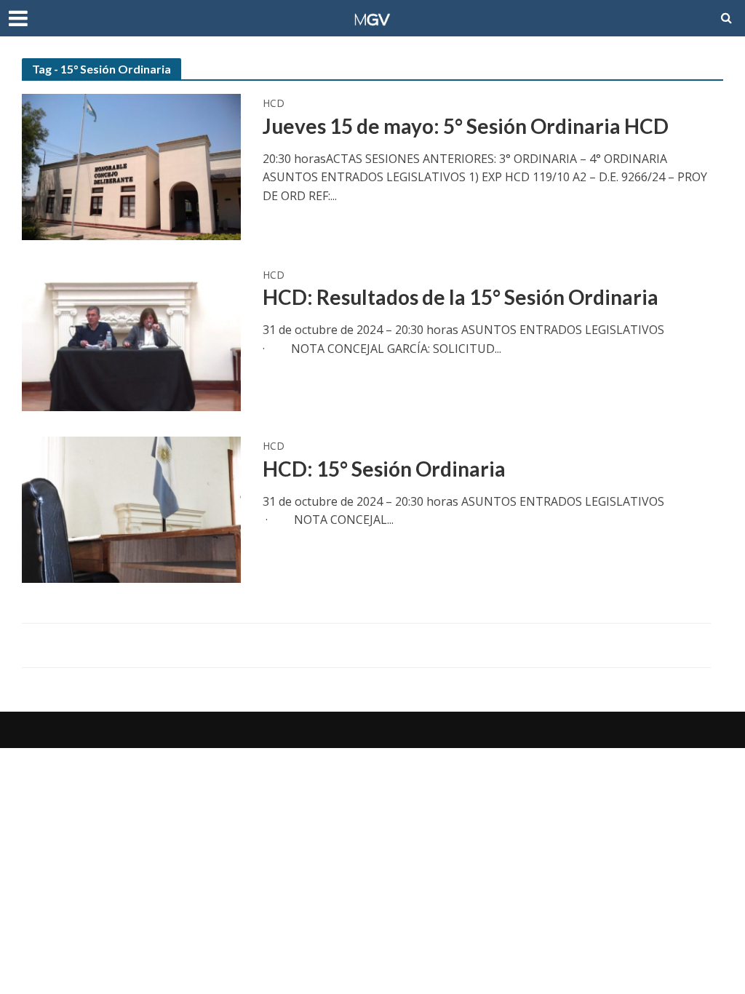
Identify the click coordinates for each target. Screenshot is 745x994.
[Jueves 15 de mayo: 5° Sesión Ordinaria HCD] (131, 166)
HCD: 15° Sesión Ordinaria (384, 468)
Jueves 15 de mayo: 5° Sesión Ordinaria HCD (466, 126)
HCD (273, 104)
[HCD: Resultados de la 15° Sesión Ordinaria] (131, 337)
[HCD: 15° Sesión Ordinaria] (131, 509)
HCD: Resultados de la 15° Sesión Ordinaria (460, 297)
